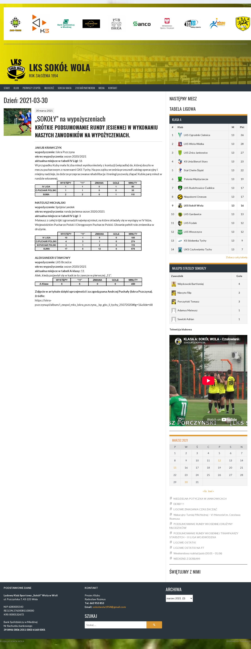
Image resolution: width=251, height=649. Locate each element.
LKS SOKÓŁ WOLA (59, 67)
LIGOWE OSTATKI (184, 542)
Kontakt (112, 88)
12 (219, 460)
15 (174, 467)
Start (7, 88)
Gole (239, 276)
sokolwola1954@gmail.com (109, 606)
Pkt (242, 127)
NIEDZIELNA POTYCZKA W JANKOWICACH (200, 498)
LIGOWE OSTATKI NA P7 (188, 547)
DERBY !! (178, 503)
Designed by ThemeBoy (238, 641)
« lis (205, 491)
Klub (16, 88)
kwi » (211, 491)
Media (101, 88)
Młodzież (49, 88)
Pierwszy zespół (32, 88)
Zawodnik (177, 276)
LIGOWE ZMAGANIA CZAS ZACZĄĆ (195, 509)
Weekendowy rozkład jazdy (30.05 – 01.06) (197, 553)
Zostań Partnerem (85, 88)
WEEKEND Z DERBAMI (186, 558)
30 (186, 482)
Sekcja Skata (64, 88)
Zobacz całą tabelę (236, 257)
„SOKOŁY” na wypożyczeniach (70, 118)
